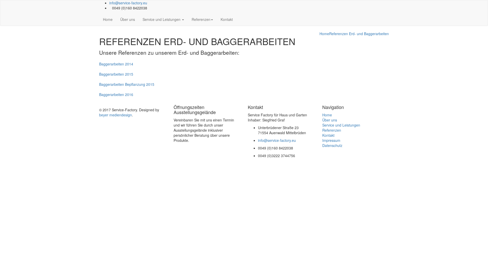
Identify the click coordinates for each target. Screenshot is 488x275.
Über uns (127, 19)
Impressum (331, 140)
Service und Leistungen (162, 19)
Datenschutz (332, 145)
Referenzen (201, 19)
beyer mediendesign (115, 114)
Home (108, 19)
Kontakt (227, 19)
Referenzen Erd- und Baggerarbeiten (359, 33)
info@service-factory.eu (128, 2)
